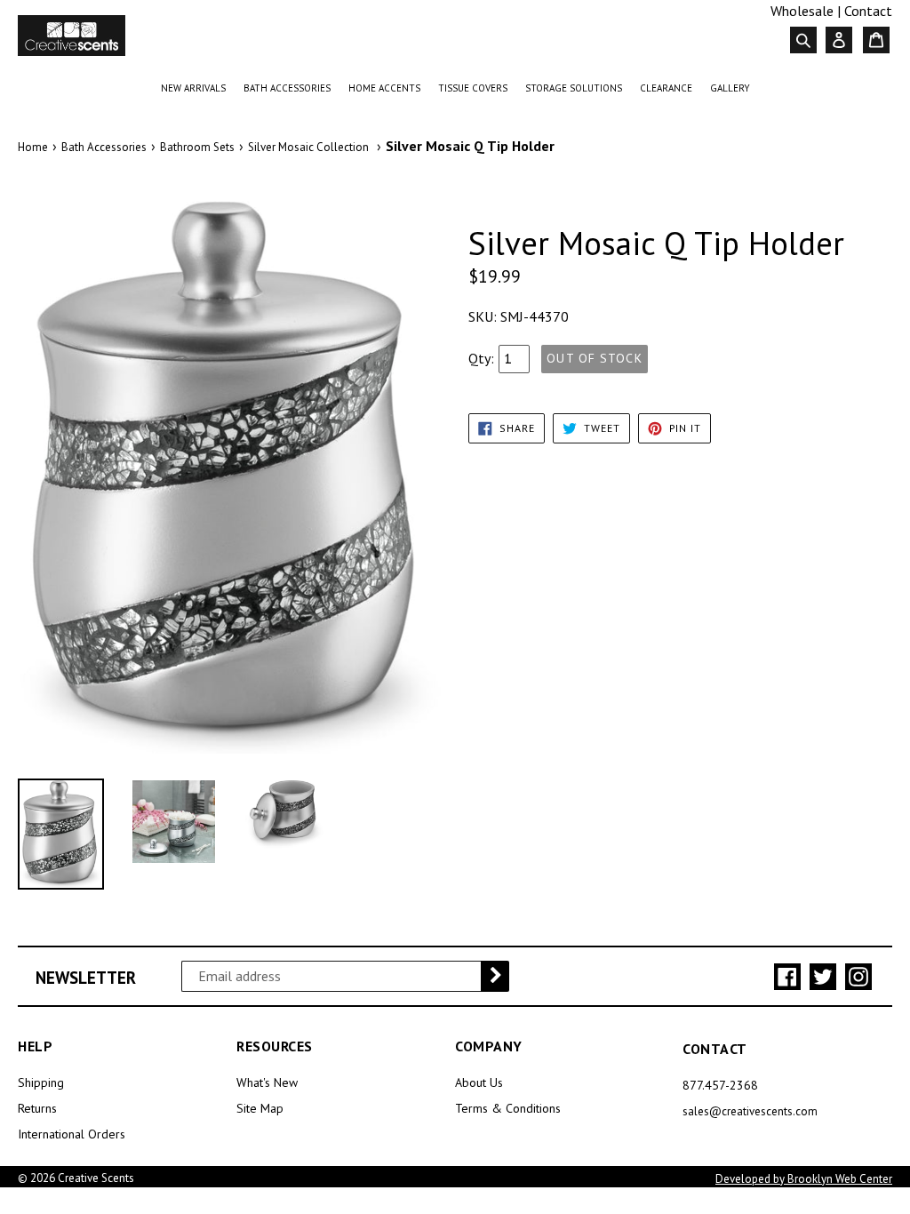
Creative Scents (96, 1178)
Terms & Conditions (508, 1108)
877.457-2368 (720, 1085)
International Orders (71, 1134)
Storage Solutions (577, 87)
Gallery (730, 88)
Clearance (669, 87)
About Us (479, 1082)
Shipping (41, 1082)
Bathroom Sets (197, 147)
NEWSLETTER (86, 978)
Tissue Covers (476, 87)
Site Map (259, 1108)
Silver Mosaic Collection (308, 147)
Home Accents (387, 87)
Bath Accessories (290, 87)
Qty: (481, 358)
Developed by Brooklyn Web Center (803, 1178)
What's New (267, 1082)
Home (33, 147)
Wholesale (802, 11)
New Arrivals (197, 87)
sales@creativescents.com (750, 1111)
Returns (37, 1108)
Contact (868, 11)
